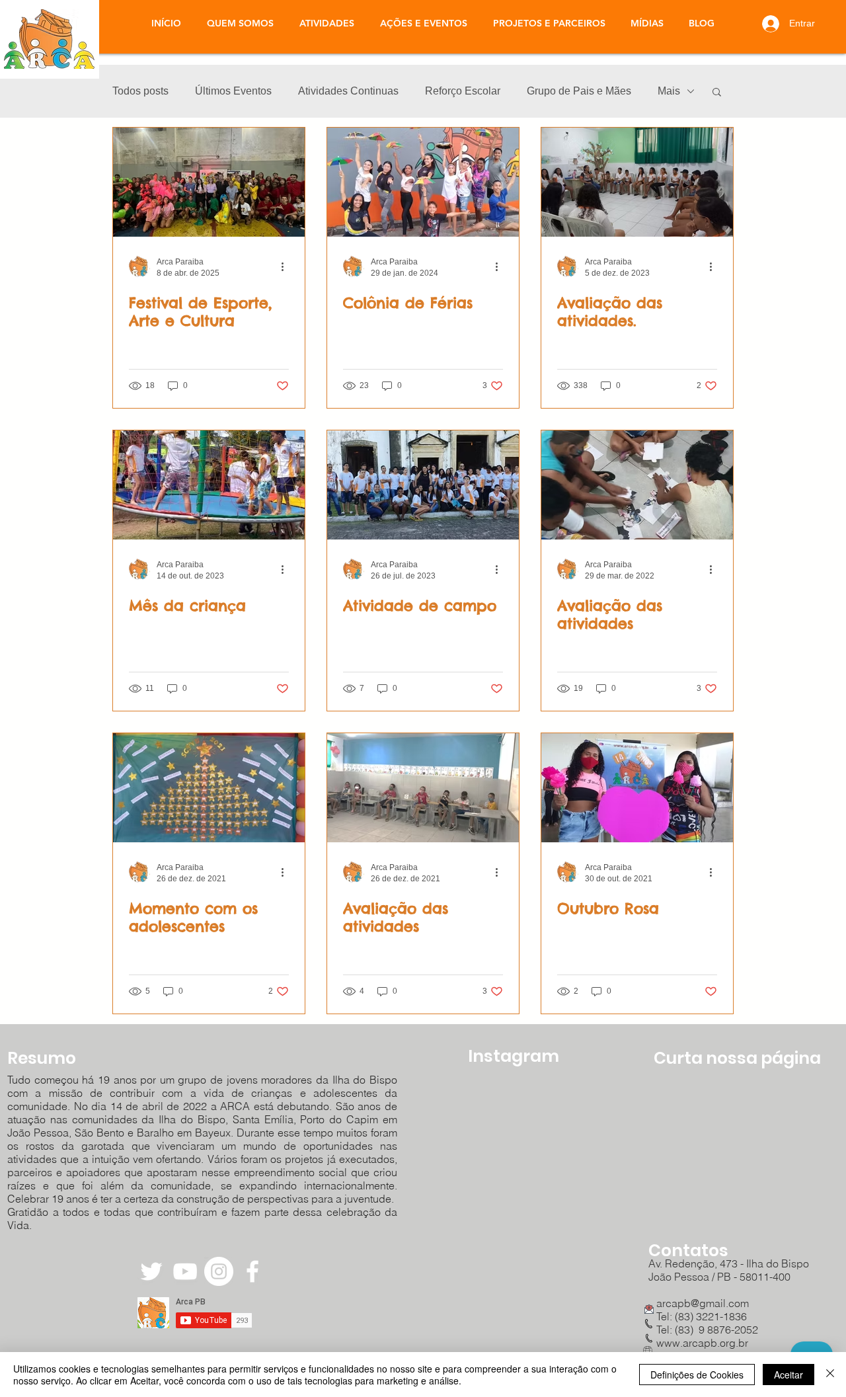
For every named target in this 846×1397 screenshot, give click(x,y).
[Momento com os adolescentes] (209, 787)
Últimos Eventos (233, 91)
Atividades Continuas (348, 91)
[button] (327, 23)
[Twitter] (151, 1271)
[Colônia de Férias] (423, 182)
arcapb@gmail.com (698, 1303)
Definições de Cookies (697, 1374)
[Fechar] (830, 1374)
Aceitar (788, 1374)
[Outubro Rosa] (637, 787)
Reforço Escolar (462, 91)
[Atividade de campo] (423, 484)
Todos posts (140, 91)
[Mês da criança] (209, 484)
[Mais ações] (287, 266)
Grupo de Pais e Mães (579, 91)
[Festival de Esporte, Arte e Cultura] (209, 182)
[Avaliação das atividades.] (637, 182)
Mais (669, 91)
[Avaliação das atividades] (637, 484)
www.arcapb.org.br (702, 1342)
